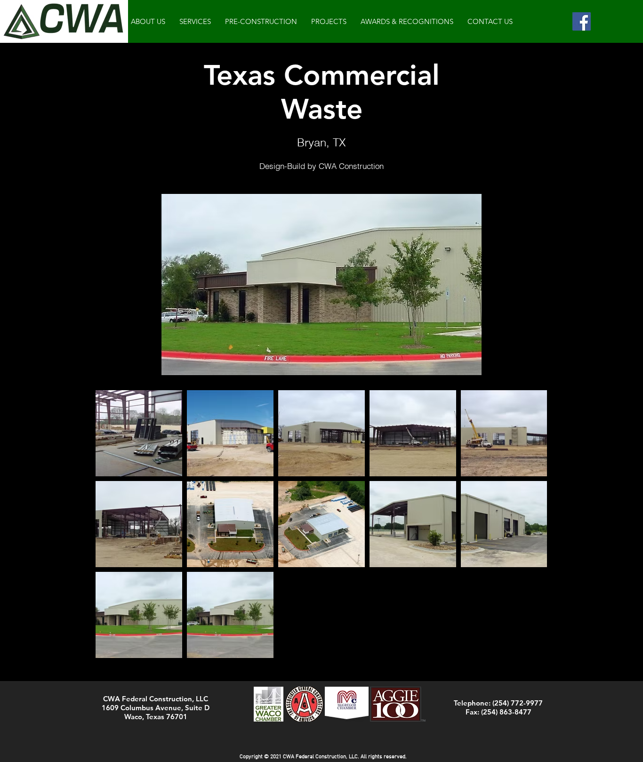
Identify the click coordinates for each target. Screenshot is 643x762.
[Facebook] (581, 21)
